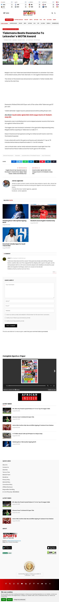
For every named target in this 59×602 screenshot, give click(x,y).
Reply (54, 272)
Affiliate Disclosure (8, 487)
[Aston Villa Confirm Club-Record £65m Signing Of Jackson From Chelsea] (7, 427)
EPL (45, 19)
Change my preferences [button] (19, 599)
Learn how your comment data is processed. (36, 331)
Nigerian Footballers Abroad (10, 29)
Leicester (17, 155)
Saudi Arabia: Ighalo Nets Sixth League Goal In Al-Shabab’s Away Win (42, 171)
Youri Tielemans (46, 155)
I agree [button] (3, 599)
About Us (5, 465)
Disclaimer (5, 477)
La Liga (49, 19)
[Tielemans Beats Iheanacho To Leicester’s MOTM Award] (28, 64)
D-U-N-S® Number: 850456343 (11, 492)
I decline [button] (9, 599)
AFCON (36, 19)
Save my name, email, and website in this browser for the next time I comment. (28, 314)
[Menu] (6, 13)
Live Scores (9, 19)
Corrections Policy (7, 484)
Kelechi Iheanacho (8, 155)
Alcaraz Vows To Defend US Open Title (23, 417)
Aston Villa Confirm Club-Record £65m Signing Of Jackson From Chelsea (33, 425)
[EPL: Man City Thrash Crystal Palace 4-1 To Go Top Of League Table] (7, 411)
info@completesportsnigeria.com (14, 540)
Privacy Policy (6, 479)
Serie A (55, 19)
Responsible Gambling (8, 489)
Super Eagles (19, 19)
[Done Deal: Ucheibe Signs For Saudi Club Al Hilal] (16, 234)
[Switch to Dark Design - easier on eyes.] (55, 13)
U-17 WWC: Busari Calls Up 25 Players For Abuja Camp (27, 433)
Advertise (5, 470)
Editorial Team (6, 474)
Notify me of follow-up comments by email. (18, 318)
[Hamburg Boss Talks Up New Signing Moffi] (16, 211)
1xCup (26, 19)
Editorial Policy (6, 482)
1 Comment (30, 40)
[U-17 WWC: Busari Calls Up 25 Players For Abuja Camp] (7, 436)
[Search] (52, 13)
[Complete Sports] (29, 13)
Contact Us (6, 467)
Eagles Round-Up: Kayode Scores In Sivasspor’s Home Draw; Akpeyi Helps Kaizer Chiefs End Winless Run (16, 171)
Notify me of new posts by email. (15, 321)
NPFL (31, 19)
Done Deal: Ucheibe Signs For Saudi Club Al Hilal (14, 245)
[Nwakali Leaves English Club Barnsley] (43, 211)
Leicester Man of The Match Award (31, 155)
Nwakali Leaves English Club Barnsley (42, 221)
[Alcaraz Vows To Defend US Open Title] (7, 419)
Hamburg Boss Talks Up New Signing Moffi (14, 221)
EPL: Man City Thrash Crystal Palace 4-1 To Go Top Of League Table (31, 408)
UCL (41, 19)
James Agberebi (17, 181)
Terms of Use (6, 472)
